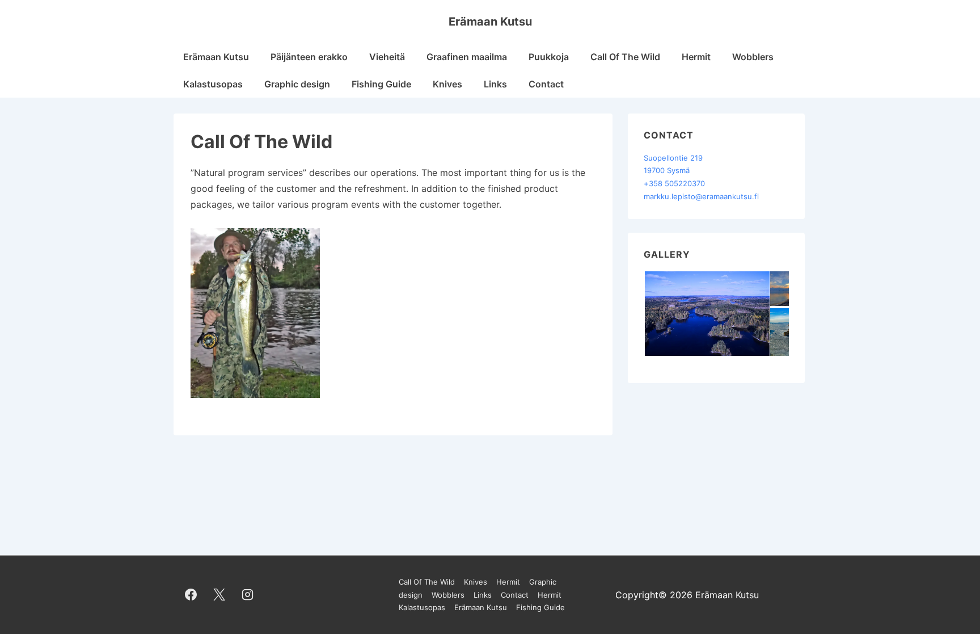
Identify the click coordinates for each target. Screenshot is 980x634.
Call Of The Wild (625, 56)
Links (495, 84)
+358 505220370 (674, 183)
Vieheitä (387, 56)
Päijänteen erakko (309, 56)
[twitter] (219, 595)
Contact (546, 84)
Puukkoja (549, 56)
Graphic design (297, 84)
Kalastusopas (213, 84)
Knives (447, 84)
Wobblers (753, 56)
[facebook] (191, 595)
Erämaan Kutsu (490, 21)
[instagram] (248, 595)
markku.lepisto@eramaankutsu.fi (701, 196)
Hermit (696, 56)
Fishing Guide (381, 84)
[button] (706, 314)
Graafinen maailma (466, 56)
